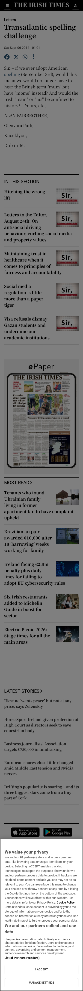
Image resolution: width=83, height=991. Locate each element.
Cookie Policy (66, 902)
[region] (41, 914)
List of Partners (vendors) (22, 958)
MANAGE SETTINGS (41, 982)
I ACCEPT (41, 969)
